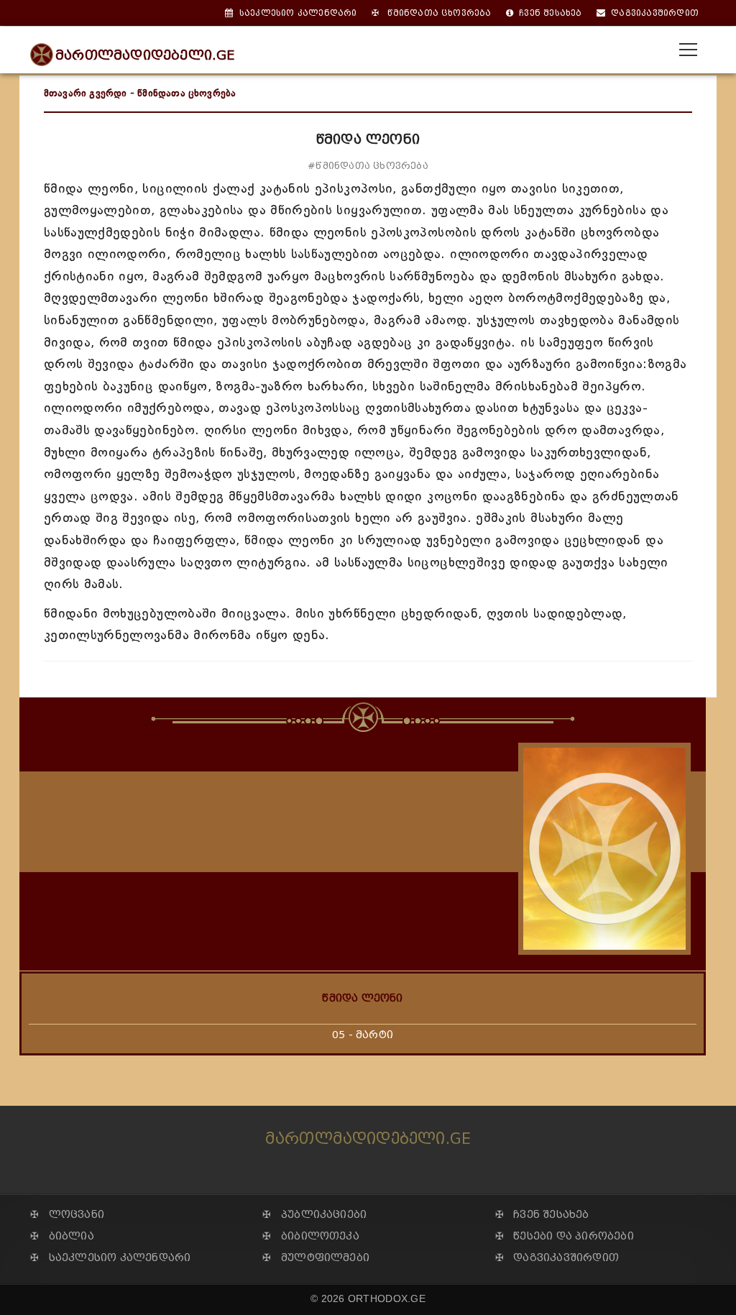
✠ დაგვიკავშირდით (557, 1258)
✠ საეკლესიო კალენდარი (110, 1258)
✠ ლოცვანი (67, 1215)
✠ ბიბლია (62, 1236)
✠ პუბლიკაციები (314, 1215)
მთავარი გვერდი (85, 93)
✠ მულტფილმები (315, 1258)
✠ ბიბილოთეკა (310, 1236)
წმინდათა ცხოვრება (186, 93)
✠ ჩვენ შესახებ (542, 1215)
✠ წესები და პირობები (564, 1236)
